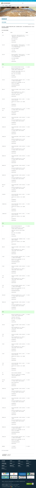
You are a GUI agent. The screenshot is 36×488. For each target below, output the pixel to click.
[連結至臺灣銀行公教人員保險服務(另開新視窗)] (30, 477)
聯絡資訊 (3, 481)
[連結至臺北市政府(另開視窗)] (33, 483)
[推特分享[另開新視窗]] (30, 24)
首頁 (3, 5)
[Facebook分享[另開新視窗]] (31, 24)
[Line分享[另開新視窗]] (29, 24)
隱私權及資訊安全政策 (22, 481)
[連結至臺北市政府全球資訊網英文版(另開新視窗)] (13, 477)
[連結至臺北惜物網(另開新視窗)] (5, 477)
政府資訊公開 (6, 481)
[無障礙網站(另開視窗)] (29, 483)
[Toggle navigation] (23, 3)
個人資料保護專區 (16, 481)
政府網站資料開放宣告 (11, 481)
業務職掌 (10, 5)
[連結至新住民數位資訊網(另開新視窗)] (22, 477)
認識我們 (6, 5)
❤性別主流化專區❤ (30, 481)
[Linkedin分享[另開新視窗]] (32, 24)
